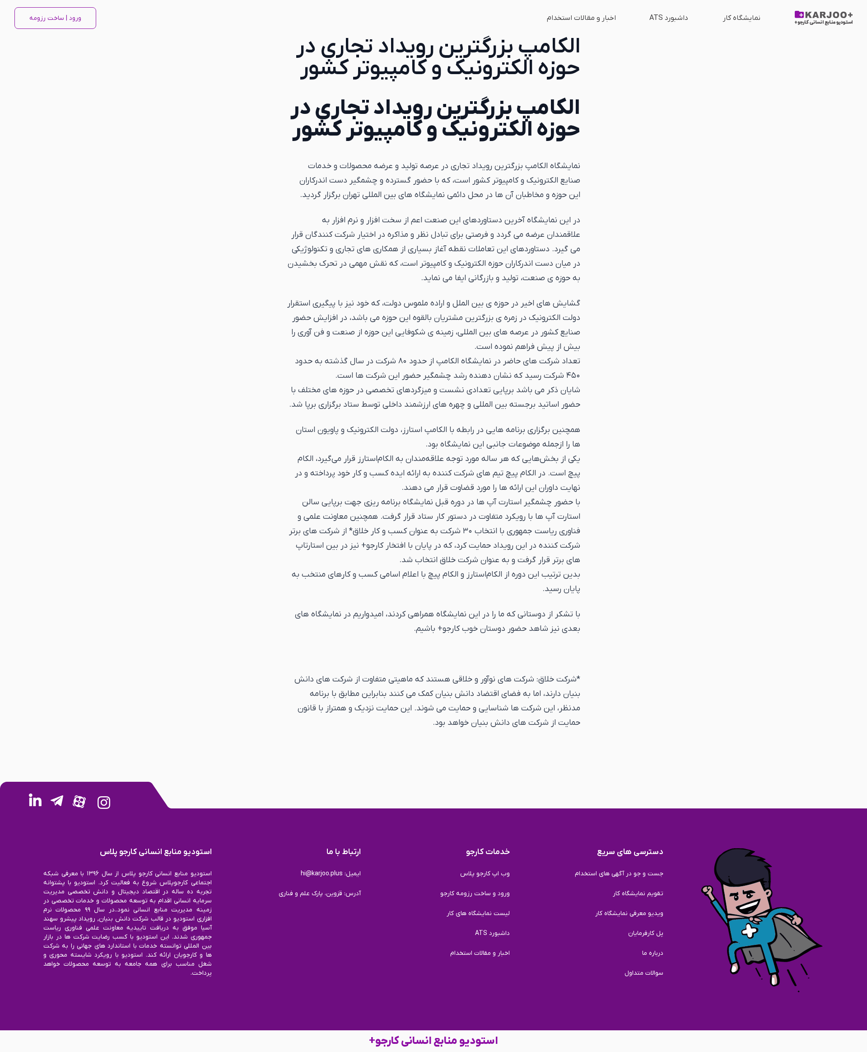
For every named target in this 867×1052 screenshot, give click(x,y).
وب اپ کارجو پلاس (485, 873)
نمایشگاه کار (741, 18)
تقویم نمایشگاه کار (638, 893)
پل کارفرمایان (645, 933)
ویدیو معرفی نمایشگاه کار (629, 913)
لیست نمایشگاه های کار (478, 913)
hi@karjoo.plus (322, 873)
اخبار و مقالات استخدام (581, 18)
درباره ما (652, 953)
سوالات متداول (644, 973)
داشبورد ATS (668, 18)
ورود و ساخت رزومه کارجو (475, 893)
